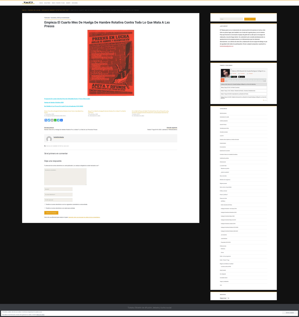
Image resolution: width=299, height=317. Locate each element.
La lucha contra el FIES (226, 266)
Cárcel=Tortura (223, 124)
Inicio (41, 3)
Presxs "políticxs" (224, 194)
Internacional (223, 162)
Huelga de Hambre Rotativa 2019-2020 (229, 227)
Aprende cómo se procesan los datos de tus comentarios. (84, 217)
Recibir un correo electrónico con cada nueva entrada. (60, 208)
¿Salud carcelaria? (225, 172)
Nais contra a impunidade (225, 187)
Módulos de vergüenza (225, 179)
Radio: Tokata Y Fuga (58, 3)
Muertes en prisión (225, 168)
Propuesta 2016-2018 (225, 242)
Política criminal (223, 190)
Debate (68, 3)
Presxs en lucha (34, 10)
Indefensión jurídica (224, 158)
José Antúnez (224, 238)
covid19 (221, 135)
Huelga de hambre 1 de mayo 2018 (228, 208)
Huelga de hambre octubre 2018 (228, 223)
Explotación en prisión (225, 150)
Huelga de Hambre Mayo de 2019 (228, 219)
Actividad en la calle (224, 117)
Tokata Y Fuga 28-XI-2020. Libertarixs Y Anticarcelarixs (162, 129)
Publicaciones (223, 246)
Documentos (223, 147)
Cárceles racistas (224, 132)
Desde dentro (223, 143)
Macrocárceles (223, 176)
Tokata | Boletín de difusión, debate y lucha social (149, 307)
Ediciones (75, 3)
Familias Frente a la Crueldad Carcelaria (228, 154)
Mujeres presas (223, 183)
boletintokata (65, 17)
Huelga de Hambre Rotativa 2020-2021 (55, 10)
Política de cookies (40, 314)
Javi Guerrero (224, 234)
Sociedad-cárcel (223, 277)
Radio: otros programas (225, 256)
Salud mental (223, 270)
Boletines (47, 3)
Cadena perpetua (224, 120)
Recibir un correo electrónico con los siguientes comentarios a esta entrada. (66, 204)
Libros (222, 252)
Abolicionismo (223, 113)
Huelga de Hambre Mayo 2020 (227, 216)
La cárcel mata (223, 165)
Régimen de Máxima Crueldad (226, 263)
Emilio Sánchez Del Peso (226, 204)
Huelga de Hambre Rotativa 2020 (54, 102)
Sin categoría (223, 274)
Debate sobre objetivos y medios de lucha (229, 139)
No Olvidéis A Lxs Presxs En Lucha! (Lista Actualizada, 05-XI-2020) (63, 106)
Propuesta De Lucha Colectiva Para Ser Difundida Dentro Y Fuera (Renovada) (67, 99)
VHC (221, 285)
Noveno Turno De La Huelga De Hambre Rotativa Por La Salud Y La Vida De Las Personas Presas (70, 129)
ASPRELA (223, 201)
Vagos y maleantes (224, 281)
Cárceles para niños (224, 128)
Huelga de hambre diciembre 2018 (228, 212)
